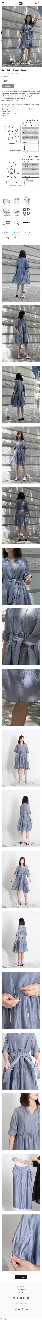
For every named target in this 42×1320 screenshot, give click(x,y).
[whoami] (7, 206)
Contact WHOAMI (21, 1289)
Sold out (8, 86)
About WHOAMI (21, 1287)
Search (21, 1292)
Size (4, 77)
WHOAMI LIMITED (23, 1304)
